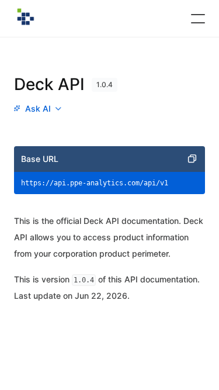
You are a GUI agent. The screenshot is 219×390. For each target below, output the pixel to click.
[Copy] (192, 159)
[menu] (37, 108)
